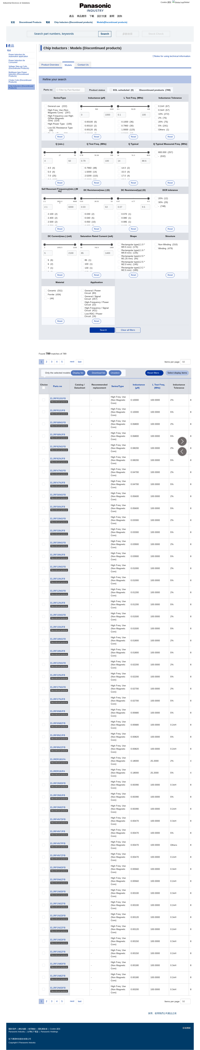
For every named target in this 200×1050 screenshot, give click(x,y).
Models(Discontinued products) (112, 22)
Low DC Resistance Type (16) (60, 128)
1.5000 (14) (91, 172)
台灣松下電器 (32, 1032)
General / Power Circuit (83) (93, 291)
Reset (59, 137)
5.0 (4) (51, 172)
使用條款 (32, 1029)
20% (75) (163, 122)
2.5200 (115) (91, 175)
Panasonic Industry (17, 1032)
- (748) (162, 206)
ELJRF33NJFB (57, 530)
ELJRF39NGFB (58, 542)
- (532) (162, 156)
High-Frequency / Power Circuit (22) (97, 303)
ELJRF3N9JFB (57, 795)
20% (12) (163, 198)
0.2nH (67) (164, 106)
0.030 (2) (89, 214)
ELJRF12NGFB (58, 591)
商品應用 (81, 16)
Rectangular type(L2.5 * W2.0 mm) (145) (133, 263)
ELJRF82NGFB (58, 446)
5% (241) (163, 125)
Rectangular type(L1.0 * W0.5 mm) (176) (133, 245)
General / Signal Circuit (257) (93, 297)
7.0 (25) (52, 175)
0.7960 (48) (91, 168)
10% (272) (163, 114)
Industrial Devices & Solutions (16, 3)
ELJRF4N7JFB (57, 831)
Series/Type (117, 386)
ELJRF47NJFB (57, 482)
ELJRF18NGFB (58, 639)
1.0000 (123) (128, 129)
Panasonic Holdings (49, 1032)
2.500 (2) (53, 222)
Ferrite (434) (54, 294)
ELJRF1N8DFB (57, 963)
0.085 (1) (126, 222)
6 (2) (50, 264)
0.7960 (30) (127, 125)
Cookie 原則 (166, 2)
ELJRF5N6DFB (57, 867)
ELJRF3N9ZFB (57, 807)
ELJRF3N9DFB (57, 783)
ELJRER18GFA (57, 759)
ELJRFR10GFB (58, 398)
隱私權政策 (43, 1029)
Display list (78, 373)
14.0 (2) (125, 168)
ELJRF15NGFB (58, 615)
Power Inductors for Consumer (17, 61)
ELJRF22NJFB (57, 675)
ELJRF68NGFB (58, 422)
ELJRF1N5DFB (57, 939)
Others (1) (163, 129)
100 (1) (88, 264)
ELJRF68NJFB (57, 434)
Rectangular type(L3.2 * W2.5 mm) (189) (133, 268)
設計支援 (102, 16)
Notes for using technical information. (172, 56)
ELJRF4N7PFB (57, 843)
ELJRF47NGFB (58, 470)
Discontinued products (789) (155, 90)
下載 (91, 16)
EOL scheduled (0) (123, 90)
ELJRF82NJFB (57, 458)
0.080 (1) (126, 218)
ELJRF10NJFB (57, 579)
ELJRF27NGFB (58, 687)
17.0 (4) (125, 175)
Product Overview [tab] (50, 64)
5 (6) (50, 260)
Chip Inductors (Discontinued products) (73, 22)
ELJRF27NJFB (57, 699)
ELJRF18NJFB (57, 651)
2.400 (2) (53, 218)
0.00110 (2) (91, 125)
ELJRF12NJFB (57, 603)
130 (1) (88, 268)
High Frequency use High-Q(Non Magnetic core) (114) (61, 118)
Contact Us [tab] (83, 64)
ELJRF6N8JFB (57, 711)
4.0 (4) (51, 168)
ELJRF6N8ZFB (57, 723)
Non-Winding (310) (168, 244)
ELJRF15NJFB (57, 627)
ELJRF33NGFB (58, 518)
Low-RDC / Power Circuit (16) (93, 314)
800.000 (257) (165, 152)
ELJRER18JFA (57, 771)
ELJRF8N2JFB (57, 735)
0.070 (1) (126, 214)
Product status (97, 90)
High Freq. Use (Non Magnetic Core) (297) (59, 111)
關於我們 (12, 1029)
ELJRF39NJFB (57, 554)
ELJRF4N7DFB (57, 819)
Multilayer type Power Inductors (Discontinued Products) (19, 74)
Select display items (177, 373)
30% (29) (163, 202)
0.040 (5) (89, 218)
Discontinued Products (30, 22)
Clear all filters (128, 330)
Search (103, 330)
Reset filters (153, 373)
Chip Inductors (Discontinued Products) (21, 87)
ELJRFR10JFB (57, 410)
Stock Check (156, 34)
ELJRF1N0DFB (57, 891)
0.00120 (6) (91, 129)
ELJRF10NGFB (58, 566)
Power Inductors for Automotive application (18, 55)
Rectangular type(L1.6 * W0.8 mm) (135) (133, 251)
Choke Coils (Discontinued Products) (20, 81)
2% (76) (162, 118)
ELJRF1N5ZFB (57, 951)
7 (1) (50, 268)
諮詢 (119, 16)
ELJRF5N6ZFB (57, 879)
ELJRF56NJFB (57, 506)
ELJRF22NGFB (58, 663)
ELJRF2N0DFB (57, 988)
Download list (98, 373)
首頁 (13, 22)
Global (186, 2)
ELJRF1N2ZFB (57, 927)
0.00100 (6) (91, 122)
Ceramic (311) (55, 290)
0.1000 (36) (127, 122)
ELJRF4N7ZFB (57, 855)
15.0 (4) (125, 172)
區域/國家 (186, 1028)
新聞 (112, 16)
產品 (71, 16)
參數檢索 (127, 34)
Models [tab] (68, 65)
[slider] (81, 106)
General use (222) (57, 106)
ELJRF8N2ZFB (57, 747)
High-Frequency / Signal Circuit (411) (97, 309)
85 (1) (88, 260)
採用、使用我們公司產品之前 (162, 1013)
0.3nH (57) (164, 110)
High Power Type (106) (60, 124)
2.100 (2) (53, 214)
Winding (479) (165, 248)
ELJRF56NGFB (58, 494)
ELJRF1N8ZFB (57, 976)
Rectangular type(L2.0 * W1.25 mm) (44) (133, 257)
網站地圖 (22, 1029)
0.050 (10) (90, 222)
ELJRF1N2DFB (57, 915)
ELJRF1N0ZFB (57, 903)
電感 (48, 22)
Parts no (48, 90)
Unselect (115, 373)
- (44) (51, 298)
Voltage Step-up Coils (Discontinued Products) (19, 67)
